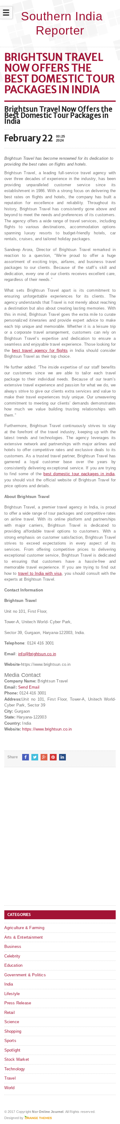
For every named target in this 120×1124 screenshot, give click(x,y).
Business (13, 946)
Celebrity (12, 956)
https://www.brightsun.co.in (47, 729)
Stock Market (16, 1059)
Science (11, 1021)
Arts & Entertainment (23, 937)
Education (13, 965)
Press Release (17, 1003)
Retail (9, 1012)
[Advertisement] (60, 841)
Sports (10, 1040)
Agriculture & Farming (24, 927)
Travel (10, 1078)
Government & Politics (25, 975)
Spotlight (12, 1050)
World (9, 1087)
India (8, 984)
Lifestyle (12, 993)
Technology (14, 1069)
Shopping (13, 1031)
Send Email (28, 687)
